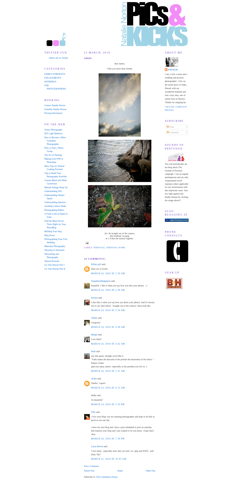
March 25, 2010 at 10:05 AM (108, 459)
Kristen (94, 298)
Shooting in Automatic (54, 250)
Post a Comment (91, 466)
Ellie (93, 412)
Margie (94, 334)
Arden (94, 378)
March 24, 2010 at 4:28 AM (108, 327)
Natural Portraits (51, 261)
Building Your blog (53, 231)
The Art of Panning (53, 155)
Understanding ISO (53, 191)
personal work (116, 248)
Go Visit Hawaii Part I (54, 265)
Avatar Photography (53, 130)
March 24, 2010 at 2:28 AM (108, 290)
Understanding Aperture (55, 202)
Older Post (150, 471)
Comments (174, 132)
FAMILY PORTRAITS (54, 74)
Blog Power (49, 235)
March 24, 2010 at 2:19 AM (108, 273)
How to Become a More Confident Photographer (55, 140)
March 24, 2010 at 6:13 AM (108, 388)
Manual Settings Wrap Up (56, 187)
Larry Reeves (97, 446)
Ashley (94, 318)
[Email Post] (86, 243)
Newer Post (89, 471)
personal (99, 248)
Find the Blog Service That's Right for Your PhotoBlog (55, 224)
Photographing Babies (54, 210)
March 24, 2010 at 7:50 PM (108, 439)
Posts (171, 127)
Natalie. (173, 70)
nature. (88, 58)
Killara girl (96, 264)
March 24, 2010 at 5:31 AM (108, 371)
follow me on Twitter (58, 58)
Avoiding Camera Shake (55, 206)
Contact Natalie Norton (54, 105)
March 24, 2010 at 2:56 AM (108, 310)
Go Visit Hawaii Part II (54, 269)
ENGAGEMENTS (52, 78)
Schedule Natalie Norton (55, 109)
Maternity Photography (54, 246)
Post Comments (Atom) (107, 477)
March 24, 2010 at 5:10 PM (108, 404)
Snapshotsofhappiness (100, 281)
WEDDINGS (50, 81)
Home (120, 471)
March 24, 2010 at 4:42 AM (108, 344)
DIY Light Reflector (53, 133)
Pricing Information (53, 113)
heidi (93, 351)
